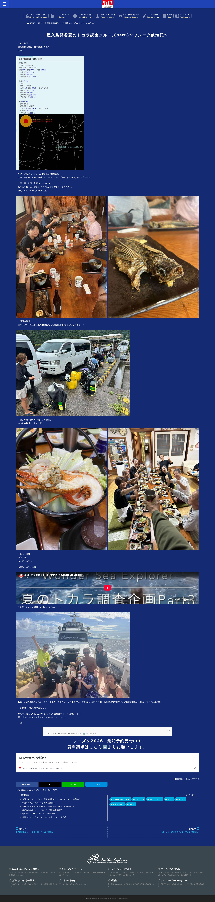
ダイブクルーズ (155, 799)
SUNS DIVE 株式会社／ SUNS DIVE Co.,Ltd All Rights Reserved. (112, 898)
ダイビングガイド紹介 (107, 16)
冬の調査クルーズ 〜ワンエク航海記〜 (38, 813)
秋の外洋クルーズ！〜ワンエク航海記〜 (38, 803)
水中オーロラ (118, 804)
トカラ (170, 799)
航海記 (169, 16)
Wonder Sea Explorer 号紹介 (25, 869)
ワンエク (181, 799)
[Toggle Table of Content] (166, 730)
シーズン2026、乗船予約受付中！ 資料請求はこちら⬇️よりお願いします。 (72, 733)
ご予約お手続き (153, 16)
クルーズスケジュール (62, 16)
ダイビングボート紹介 (38, 16)
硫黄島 (131, 804)
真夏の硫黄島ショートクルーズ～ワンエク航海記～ (43, 810)
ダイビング (139, 799)
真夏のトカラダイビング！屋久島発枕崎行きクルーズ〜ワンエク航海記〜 (52, 799)
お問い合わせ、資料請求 (131, 16)
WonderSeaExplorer (121, 799)
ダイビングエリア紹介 (85, 16)
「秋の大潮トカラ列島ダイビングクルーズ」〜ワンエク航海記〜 (48, 806)
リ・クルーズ (185, 16)
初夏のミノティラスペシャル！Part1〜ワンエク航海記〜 (45, 817)
